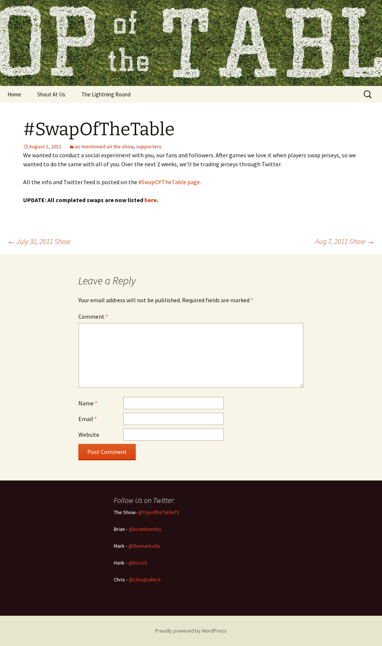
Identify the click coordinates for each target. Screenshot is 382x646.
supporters (149, 146)
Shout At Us (51, 94)
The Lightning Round (106, 94)
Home (14, 94)
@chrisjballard (144, 579)
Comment (93, 316)
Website (88, 434)
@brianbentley (145, 529)
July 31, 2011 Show (39, 241)
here (150, 200)
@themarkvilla (144, 546)
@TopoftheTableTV (158, 512)
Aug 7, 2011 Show (345, 241)
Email (87, 419)
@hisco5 (137, 562)
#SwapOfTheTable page (169, 182)
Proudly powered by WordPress (191, 630)
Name (87, 403)
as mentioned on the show (104, 146)
